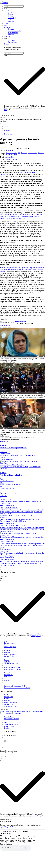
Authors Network (10, 706)
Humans (11, 12)
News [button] (6, 38)
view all (11, 21)
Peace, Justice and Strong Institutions (12, 465)
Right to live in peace (7, 488)
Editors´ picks (8, 697)
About (6, 8)
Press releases (12, 42)
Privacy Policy (36, 636)
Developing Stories (14, 31)
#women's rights (11, 153)
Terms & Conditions (11, 724)
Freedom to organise (7, 481)
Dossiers (11, 29)
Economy (11, 14)
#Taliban (14, 155)
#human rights (32, 153)
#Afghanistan (22, 153)
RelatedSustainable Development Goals (13, 446)
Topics (6, 10)
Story (6, 23)
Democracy (10, 150)
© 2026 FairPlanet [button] (10, 732)
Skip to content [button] (5, 1)
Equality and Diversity (11, 719)
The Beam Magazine (11, 663)
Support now (4, 441)
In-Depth (7, 27)
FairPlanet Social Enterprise (13, 669)
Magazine (7, 25)
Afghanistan (10, 157)
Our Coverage (9, 695)
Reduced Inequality (6, 459)
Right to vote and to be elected (10, 484)
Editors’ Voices (9, 643)
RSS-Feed (7, 677)
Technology (12, 18)
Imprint (6, 728)
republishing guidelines (7, 827)
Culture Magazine (10, 647)
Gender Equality (5, 454)
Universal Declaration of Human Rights (17, 688)
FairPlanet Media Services (12, 667)
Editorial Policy (9, 717)
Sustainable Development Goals (14, 686)
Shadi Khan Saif (11, 159)
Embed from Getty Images (7, 327)
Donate (6, 44)
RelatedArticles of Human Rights (11, 474)
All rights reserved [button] (10, 735)
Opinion (7, 36)
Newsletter (11, 40)
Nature (10, 16)
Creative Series (13, 33)
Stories (6, 645)
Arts (9, 20)
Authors (7, 680)
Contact (6, 722)
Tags (5, 682)
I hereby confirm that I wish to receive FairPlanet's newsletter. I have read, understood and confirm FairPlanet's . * (24, 108)
